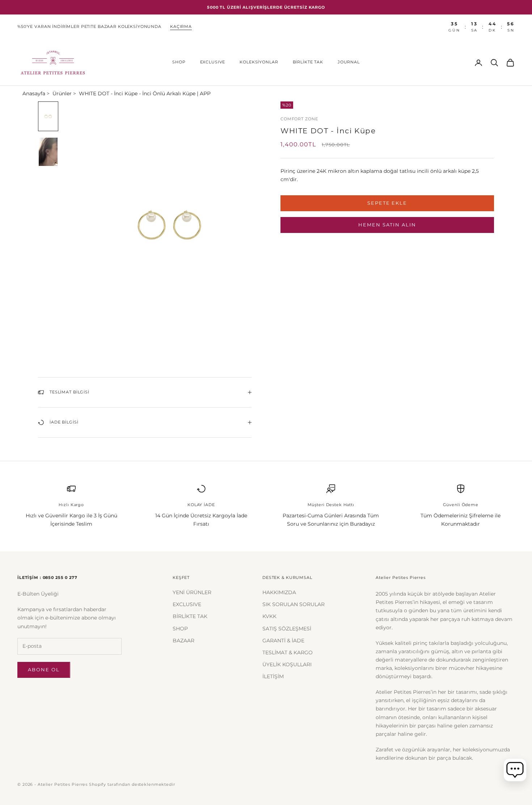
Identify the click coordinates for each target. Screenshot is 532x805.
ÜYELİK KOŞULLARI (287, 664)
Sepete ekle (387, 203)
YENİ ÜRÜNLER (192, 592)
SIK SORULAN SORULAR (293, 604)
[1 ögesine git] (48, 116)
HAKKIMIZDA (279, 592)
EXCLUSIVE (212, 62)
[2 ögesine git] (48, 152)
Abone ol (44, 669)
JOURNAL (349, 62)
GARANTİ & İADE (283, 640)
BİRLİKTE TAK (308, 62)
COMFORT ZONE (299, 119)
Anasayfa (33, 93)
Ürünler (62, 93)
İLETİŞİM (273, 676)
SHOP (178, 62)
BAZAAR (183, 640)
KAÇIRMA (181, 26)
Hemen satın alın (387, 225)
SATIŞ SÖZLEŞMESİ (286, 628)
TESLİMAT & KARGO (287, 652)
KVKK (269, 616)
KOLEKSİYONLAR (259, 62)
